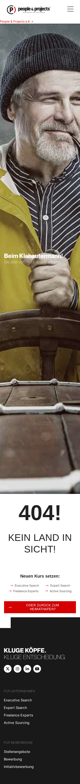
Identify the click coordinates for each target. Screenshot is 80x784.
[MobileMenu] (70, 9)
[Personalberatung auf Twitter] (8, 669)
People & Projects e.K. (15, 21)
